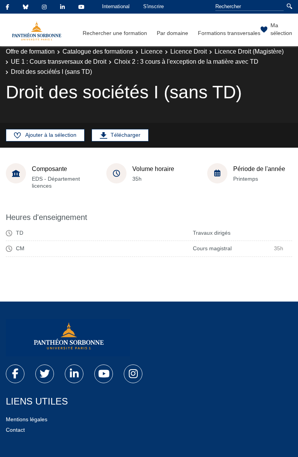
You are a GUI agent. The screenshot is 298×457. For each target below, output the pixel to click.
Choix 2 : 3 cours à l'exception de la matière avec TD (186, 61)
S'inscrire (153, 6)
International (116, 6)
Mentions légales (26, 419)
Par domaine (172, 33)
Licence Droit (188, 51)
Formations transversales (229, 33)
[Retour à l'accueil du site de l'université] (68, 337)
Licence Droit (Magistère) (249, 51)
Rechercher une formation (115, 33)
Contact (15, 430)
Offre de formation (30, 51)
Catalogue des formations (97, 51)
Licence (152, 51)
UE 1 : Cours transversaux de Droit (58, 61)
